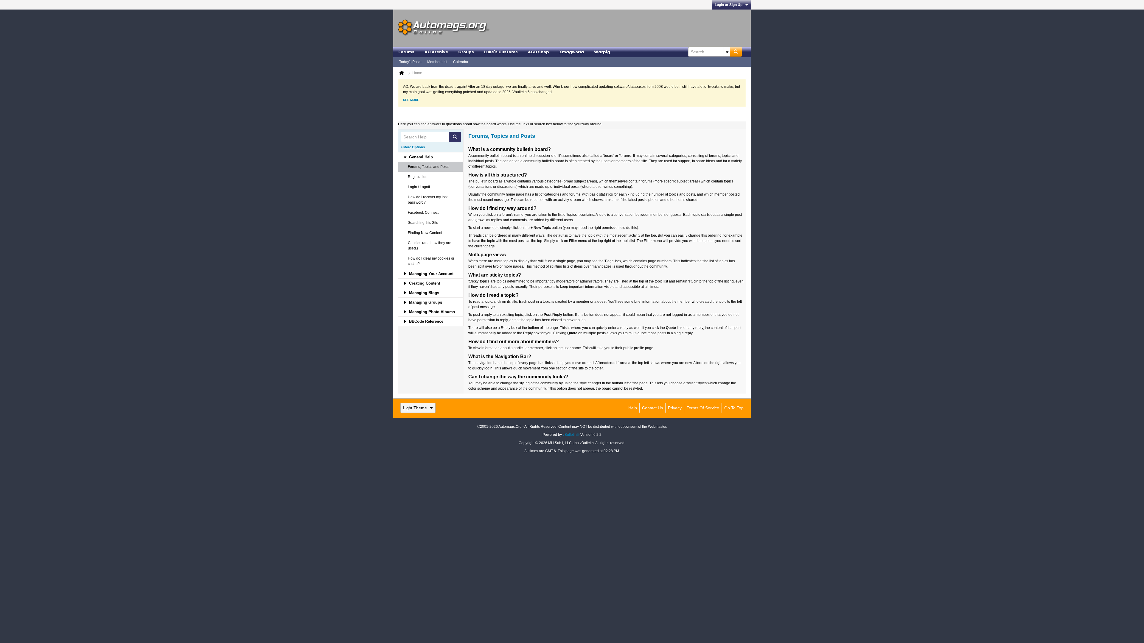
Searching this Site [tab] (423, 223)
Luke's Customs (501, 52)
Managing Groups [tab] (425, 302)
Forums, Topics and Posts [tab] (428, 167)
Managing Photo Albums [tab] (432, 312)
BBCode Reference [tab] (426, 321)
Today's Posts (410, 62)
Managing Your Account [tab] (431, 273)
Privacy (675, 407)
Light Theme (415, 407)
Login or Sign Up (728, 5)
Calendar (460, 62)
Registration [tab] (418, 177)
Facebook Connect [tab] (423, 212)
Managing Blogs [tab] (424, 293)
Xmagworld (571, 52)
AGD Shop (538, 52)
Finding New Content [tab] (425, 233)
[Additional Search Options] (727, 52)
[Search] (736, 52)
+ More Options (413, 147)
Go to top (734, 407)
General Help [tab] (421, 157)
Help (632, 407)
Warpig (602, 52)
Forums (406, 52)
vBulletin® (571, 435)
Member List (437, 62)
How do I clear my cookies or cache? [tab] (431, 261)
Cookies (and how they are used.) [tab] (429, 245)
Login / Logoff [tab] (419, 187)
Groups (466, 52)
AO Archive (436, 52)
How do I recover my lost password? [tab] (427, 200)
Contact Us (652, 407)
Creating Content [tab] (424, 283)
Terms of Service (703, 407)
